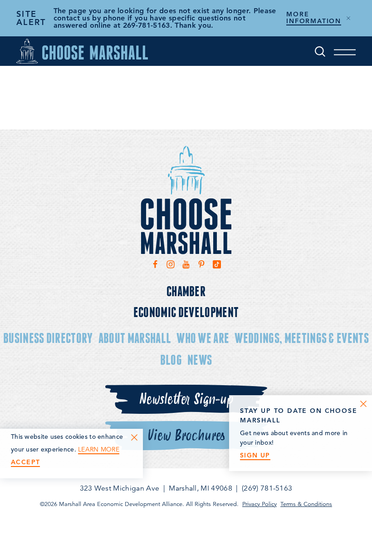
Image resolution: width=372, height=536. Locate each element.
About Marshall (134, 338)
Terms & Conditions (306, 504)
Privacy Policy (259, 504)
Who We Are (202, 338)
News (199, 359)
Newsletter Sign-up (186, 399)
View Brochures (186, 435)
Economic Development (186, 312)
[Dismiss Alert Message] (348, 18)
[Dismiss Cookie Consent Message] (134, 437)
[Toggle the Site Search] (320, 51)
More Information (313, 18)
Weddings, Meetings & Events (302, 338)
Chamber (186, 291)
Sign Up (255, 455)
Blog (171, 359)
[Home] (82, 51)
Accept (25, 462)
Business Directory (48, 338)
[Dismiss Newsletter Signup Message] (363, 403)
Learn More (98, 449)
